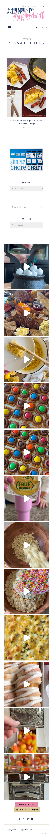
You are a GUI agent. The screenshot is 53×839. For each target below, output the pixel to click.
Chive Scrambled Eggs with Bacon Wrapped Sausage (26, 122)
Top (43, 833)
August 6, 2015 (27, 127)
